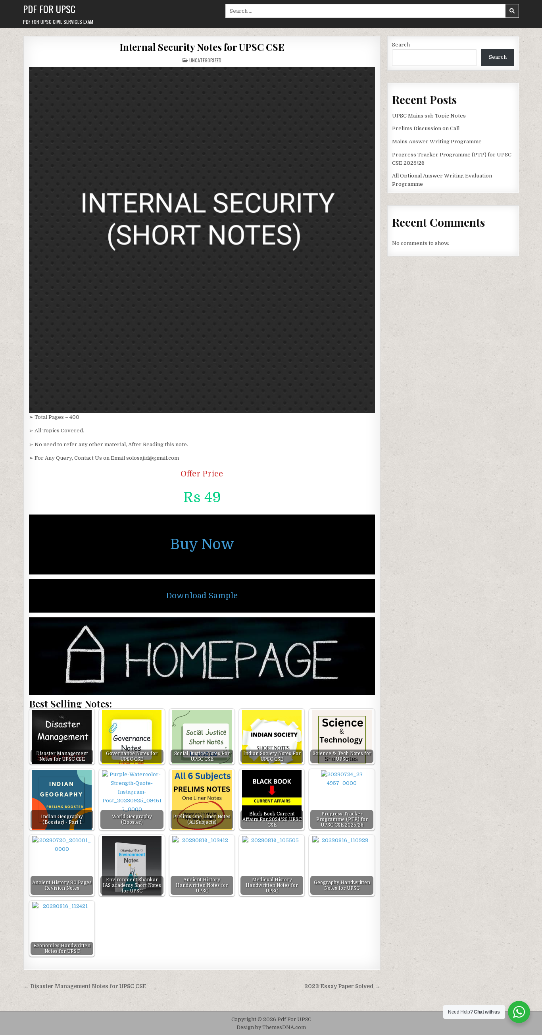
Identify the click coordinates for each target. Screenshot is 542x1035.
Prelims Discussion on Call (425, 128)
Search (401, 45)
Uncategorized (205, 60)
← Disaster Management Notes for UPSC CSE (84, 986)
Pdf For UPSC (49, 9)
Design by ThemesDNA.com (271, 1027)
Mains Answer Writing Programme (437, 142)
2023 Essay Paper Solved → (342, 986)
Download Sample (202, 595)
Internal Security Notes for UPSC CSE (201, 46)
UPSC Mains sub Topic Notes (429, 116)
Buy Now (202, 544)
